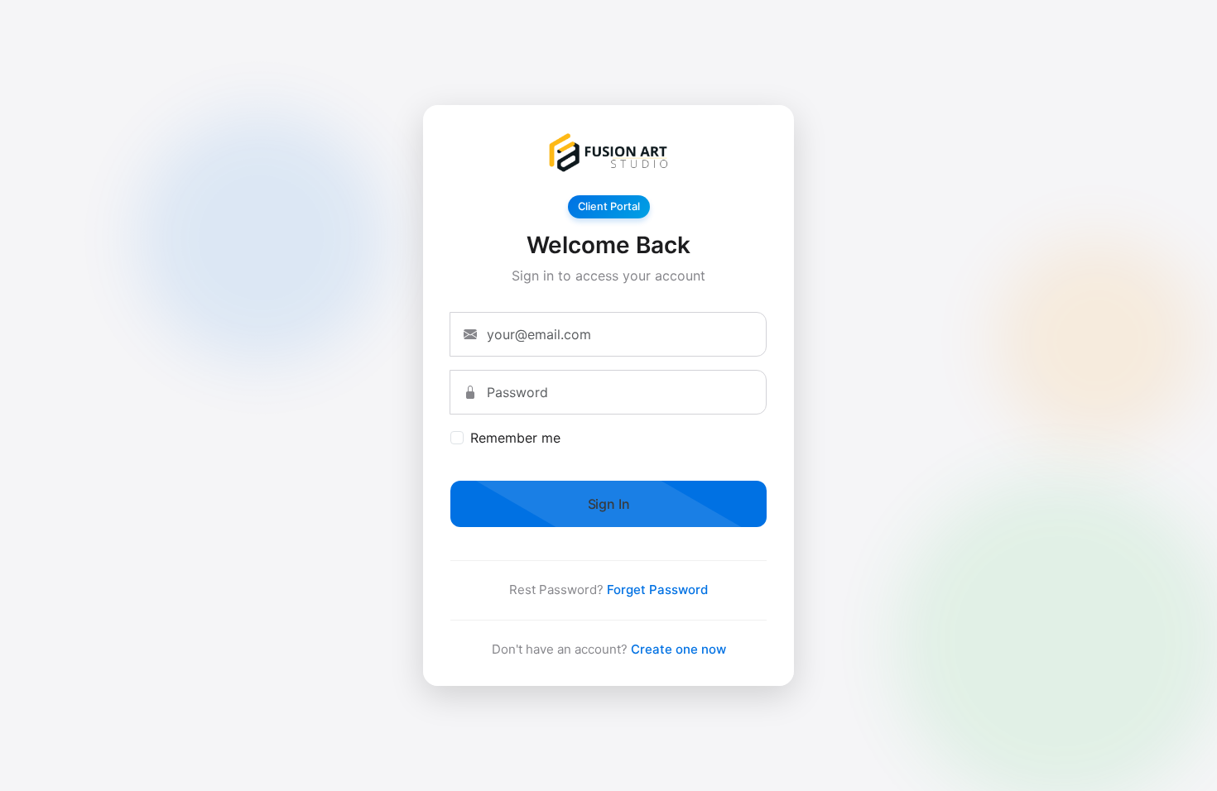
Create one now (678, 649)
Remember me (515, 437)
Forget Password (657, 589)
